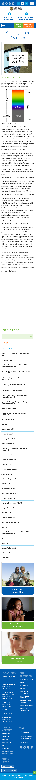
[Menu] (4, 25)
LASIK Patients (8, 429)
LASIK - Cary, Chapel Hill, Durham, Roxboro (16, 354)
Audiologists (7, 474)
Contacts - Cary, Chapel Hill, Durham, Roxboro (14, 414)
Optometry (7, 360)
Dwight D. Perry (8, 508)
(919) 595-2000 (8, 17)
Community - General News (12, 390)
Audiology (6, 464)
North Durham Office (10, 469)
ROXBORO (29, 19)
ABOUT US (6, 737)
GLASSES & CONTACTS (24, 692)
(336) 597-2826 (7, 706)
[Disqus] (18, 303)
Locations (6, 484)
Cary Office (7, 557)
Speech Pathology (9, 408)
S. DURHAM (30, 17)
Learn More (18, 592)
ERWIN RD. (22, 19)
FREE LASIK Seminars (10, 493)
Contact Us (26, 743)
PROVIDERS (6, 734)
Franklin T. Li (7, 513)
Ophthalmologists (9, 488)
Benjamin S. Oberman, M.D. (12, 503)
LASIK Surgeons (8, 443)
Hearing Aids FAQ (9, 439)
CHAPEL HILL (28, 21)
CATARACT (24, 686)
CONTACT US (7, 743)
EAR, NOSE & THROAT (24, 697)
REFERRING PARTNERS (28, 25)
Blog (4, 424)
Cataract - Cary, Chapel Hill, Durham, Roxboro (14, 378)
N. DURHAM (22, 17)
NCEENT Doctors (8, 498)
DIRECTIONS (6, 679)
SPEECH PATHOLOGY (27, 706)
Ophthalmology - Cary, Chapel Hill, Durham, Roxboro (16, 372)
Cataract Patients (9, 517)
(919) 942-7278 (7, 722)
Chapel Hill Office (9, 460)
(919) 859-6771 (7, 714)
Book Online (8, 766)
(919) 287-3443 (7, 689)
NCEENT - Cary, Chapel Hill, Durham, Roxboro (14, 385)
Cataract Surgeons (9, 479)
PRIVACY (5, 740)
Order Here (18, 661)
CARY (22, 21)
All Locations (7, 455)
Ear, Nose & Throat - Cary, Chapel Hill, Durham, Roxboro (14, 365)
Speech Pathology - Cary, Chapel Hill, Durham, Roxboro (14, 402)
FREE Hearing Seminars (10, 522)
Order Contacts (9, 770)
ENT (4, 538)
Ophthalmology (8, 419)
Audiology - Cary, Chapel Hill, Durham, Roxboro (14, 449)
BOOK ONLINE (19, 25)
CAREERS (5, 748)
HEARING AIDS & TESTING (25, 702)
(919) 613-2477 (7, 699)
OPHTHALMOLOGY (26, 680)
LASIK (5, 543)
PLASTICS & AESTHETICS (24, 709)
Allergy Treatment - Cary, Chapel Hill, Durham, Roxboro (14, 396)
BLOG (4, 745)
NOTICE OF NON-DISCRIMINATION (8, 752)
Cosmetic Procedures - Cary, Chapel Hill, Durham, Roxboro (15, 532)
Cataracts (6, 553)
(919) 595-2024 (8, 19)
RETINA (22, 688)
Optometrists (7, 434)
